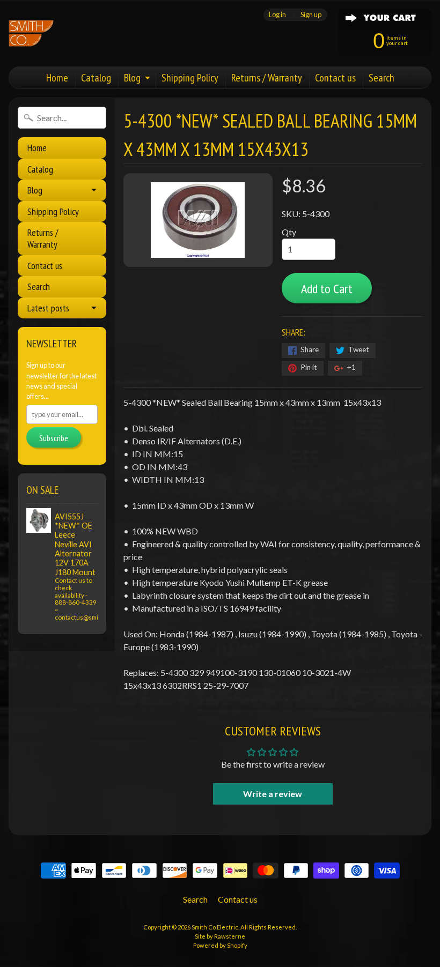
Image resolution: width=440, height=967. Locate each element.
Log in (277, 14)
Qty (289, 232)
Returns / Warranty (266, 78)
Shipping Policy (190, 78)
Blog (132, 78)
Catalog (96, 78)
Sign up (310, 14)
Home (57, 78)
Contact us (335, 78)
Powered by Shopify (220, 945)
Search (381, 78)
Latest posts (48, 308)
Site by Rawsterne (220, 936)
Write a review (272, 794)
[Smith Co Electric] (31, 33)
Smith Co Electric (215, 927)
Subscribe (53, 438)
